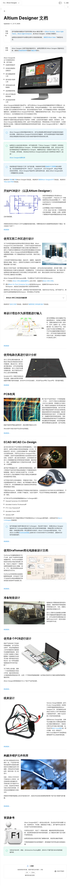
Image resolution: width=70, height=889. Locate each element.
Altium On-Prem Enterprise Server (19, 284)
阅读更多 (6, 229)
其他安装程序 (23, 50)
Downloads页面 (24, 532)
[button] (35, 298)
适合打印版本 (60, 871)
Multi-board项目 (57, 728)
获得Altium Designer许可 (46, 179)
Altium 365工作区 (48, 281)
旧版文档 (33, 50)
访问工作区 (13, 304)
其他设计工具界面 (50, 166)
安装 (11, 179)
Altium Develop (50, 31)
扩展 (15, 179)
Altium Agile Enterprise (25, 34)
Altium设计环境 (9, 182)
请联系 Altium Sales (50, 37)
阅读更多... (7, 433)
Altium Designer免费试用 (17, 157)
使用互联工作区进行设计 (36, 304)
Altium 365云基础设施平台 (21, 281)
